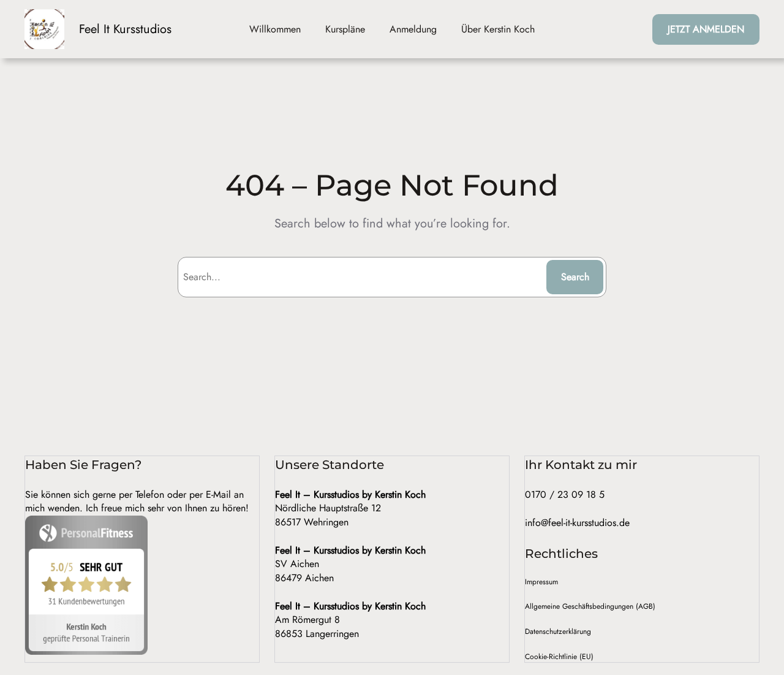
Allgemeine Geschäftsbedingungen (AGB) (590, 606)
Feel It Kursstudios (125, 29)
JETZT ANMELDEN (706, 29)
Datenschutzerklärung (558, 631)
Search (575, 277)
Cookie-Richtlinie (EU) (559, 656)
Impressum (541, 581)
